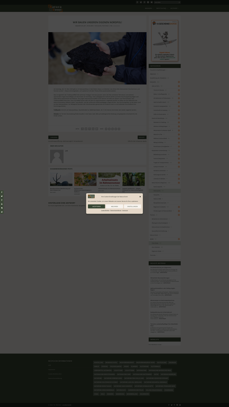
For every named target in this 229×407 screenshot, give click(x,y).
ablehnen (114, 206)
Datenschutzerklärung (115, 210)
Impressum (125, 210)
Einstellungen (132, 206)
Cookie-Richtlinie (105, 210)
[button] (140, 197)
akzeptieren (96, 206)
